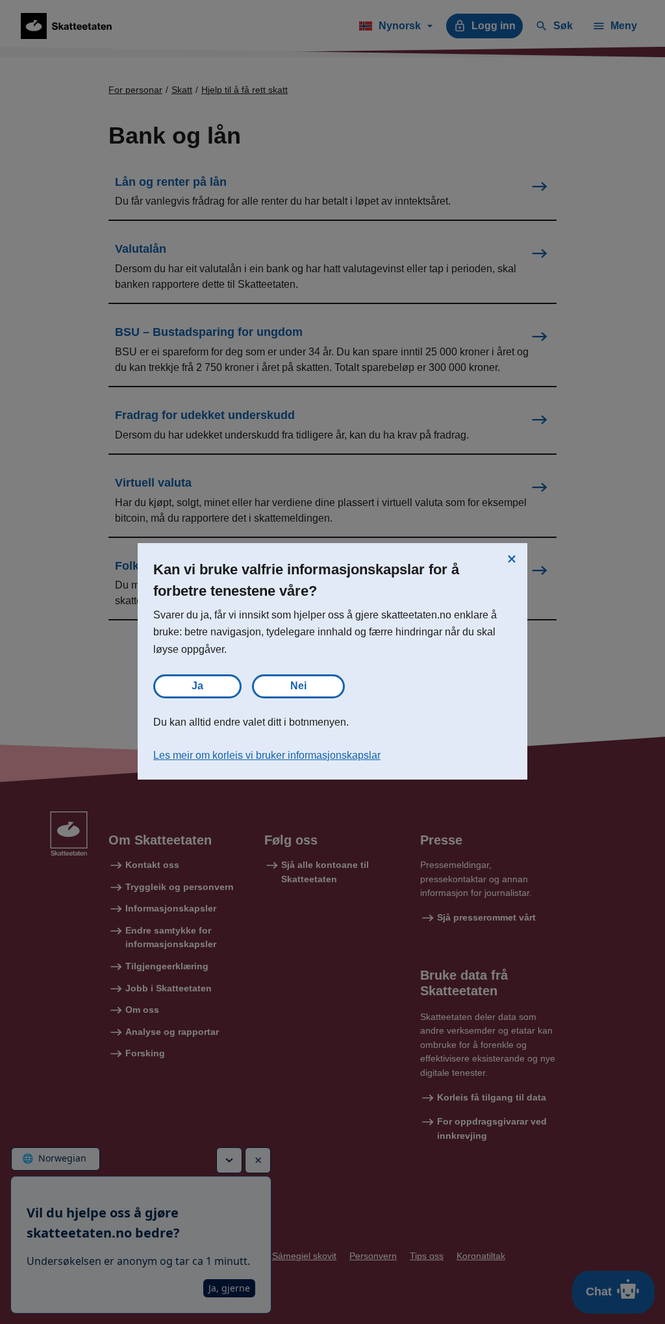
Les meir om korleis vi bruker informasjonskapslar (267, 755)
